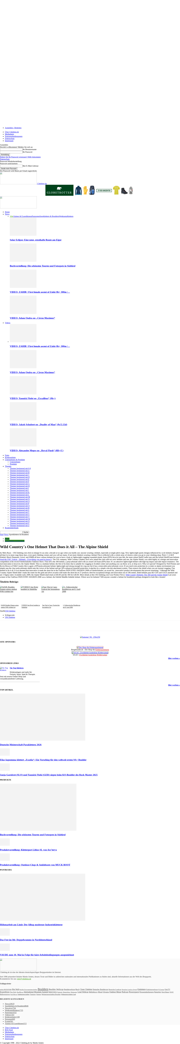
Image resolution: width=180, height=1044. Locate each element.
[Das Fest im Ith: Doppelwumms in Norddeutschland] (5, 935)
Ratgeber (157, 992)
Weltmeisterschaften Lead (68, 994)
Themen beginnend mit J (19, 490)
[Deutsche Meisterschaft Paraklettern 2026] (42, 740)
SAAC (172, 992)
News (7, 214)
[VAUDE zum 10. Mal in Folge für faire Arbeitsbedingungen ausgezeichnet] (5, 950)
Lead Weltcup (83, 992)
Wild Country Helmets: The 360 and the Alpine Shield (147, 575)
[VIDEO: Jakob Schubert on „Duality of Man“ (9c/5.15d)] (23, 420)
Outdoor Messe (115, 992)
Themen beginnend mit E (19, 479)
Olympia (106, 992)
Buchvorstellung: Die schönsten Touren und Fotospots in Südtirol (42, 266)
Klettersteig (74, 992)
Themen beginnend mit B (20, 473)
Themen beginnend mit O (20, 501)
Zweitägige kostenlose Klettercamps (93, 655)
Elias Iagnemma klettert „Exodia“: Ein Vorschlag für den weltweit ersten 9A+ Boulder (43, 760)
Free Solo (13, 992)
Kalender (59, 992)
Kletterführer (66, 992)
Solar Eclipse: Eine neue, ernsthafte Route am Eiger (35, 240)
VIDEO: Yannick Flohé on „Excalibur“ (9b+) (32, 398)
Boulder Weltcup (56, 989)
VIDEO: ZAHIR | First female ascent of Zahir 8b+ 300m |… (40, 292)
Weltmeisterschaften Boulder (51, 994)
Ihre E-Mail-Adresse (30, 166)
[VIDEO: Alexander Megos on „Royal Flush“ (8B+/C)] (23, 446)
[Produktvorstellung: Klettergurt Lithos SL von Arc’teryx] (5, 845)
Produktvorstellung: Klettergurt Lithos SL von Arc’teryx (28, 850)
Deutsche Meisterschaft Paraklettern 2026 (21, 744)
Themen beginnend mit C (20, 475)
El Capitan (161, 989)
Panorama (36, 216)
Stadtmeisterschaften (24, 994)
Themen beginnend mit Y (20, 523)
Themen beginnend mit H (20, 486)
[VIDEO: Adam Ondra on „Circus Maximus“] (23, 313)
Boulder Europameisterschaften (28, 989)
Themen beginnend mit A (20, 471)
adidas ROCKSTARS (6, 989)
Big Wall (15, 989)
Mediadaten (9, 134)
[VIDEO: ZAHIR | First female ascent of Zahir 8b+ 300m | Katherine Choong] (23, 287)
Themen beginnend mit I (19, 488)
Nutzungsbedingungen (13, 136)
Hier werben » (174, 658)
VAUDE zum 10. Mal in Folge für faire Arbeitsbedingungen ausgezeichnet (37, 955)
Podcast (125, 992)
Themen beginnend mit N (20, 499)
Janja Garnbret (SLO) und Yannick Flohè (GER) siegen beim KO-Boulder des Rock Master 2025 (49, 775)
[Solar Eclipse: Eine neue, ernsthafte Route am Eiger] (23, 235)
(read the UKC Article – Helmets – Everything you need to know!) (26, 559)
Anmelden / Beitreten (13, 128)
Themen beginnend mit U (20, 515)
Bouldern (43, 989)
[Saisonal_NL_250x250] (90, 637)
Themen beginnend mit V (20, 517)
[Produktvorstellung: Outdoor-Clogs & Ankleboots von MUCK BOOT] (5, 860)
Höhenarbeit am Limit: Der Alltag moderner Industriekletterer (31, 924)
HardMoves (20, 992)
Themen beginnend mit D (20, 477)
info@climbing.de (24, 979)
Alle (11, 216)
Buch (77, 989)
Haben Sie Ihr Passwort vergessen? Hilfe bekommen (20, 157)
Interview (52, 992)
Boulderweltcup (69, 989)
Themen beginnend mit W (20, 519)
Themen (8, 466)
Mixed (100, 992)
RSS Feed (9, 1030)
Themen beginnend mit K (20, 493)
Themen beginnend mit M (20, 497)
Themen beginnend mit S (19, 510)
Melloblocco (93, 992)
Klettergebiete (10, 457)
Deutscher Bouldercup (100, 989)
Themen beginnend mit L (19, 495)
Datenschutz (9, 138)
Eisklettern (142, 989)
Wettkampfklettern (66, 216)
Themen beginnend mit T (19, 512)
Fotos (7, 455)
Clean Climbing (86, 989)
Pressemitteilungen (146, 992)
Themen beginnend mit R (20, 508)
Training (33, 994)
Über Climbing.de (12, 132)
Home (7, 212)
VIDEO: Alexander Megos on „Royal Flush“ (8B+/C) (36, 450)
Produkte (13, 464)
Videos (7, 323)
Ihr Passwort (27, 152)
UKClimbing (10, 611)
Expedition (5, 992)
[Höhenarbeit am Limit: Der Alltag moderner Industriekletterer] (42, 920)
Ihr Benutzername (29, 149)
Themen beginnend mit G (20, 484)
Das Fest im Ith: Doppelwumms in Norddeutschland (26, 940)
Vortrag (38, 994)
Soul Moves (13, 994)
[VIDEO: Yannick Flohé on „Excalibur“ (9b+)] (23, 394)
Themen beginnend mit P (19, 504)
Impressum (9, 141)
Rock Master (165, 992)
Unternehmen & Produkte (15, 460)
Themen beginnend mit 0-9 (20, 468)
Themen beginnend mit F (19, 482)
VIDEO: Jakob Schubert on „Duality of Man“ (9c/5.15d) (38, 424)
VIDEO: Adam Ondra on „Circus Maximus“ (32, 318)
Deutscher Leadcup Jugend (129, 989)
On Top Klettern (17, 668)
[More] (56, 625)
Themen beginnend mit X (20, 521)
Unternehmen (15, 462)
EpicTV (167, 989)
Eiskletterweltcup (152, 989)
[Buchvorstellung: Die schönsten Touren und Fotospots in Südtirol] (23, 261)
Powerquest (134, 992)
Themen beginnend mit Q (20, 506)
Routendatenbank (11, 528)
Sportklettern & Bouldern (49, 216)
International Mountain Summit (36, 992)
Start (2, 534)
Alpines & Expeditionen (22, 216)
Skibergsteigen (5, 994)
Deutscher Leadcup (114, 989)
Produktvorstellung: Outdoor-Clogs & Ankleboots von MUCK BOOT (35, 865)
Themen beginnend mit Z (19, 526)
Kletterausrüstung (102, 650)
